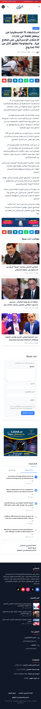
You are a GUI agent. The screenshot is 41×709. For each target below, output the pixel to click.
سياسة (36, 28)
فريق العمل (32, 548)
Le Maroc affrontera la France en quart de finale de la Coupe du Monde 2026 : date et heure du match (18, 518)
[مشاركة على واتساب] (26, 80)
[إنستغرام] (28, 589)
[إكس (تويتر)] (33, 589)
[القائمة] (39, 7)
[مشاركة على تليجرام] (20, 80)
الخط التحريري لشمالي (28, 546)
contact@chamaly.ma (29, 641)
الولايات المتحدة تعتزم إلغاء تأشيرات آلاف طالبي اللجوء (16, 620)
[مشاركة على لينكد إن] (15, 80)
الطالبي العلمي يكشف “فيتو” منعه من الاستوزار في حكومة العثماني (17, 612)
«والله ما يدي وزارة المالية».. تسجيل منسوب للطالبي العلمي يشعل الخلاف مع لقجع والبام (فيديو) (21, 305)
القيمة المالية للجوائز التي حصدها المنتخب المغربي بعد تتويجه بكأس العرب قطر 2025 (18, 504)
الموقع (32, 400)
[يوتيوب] (23, 589)
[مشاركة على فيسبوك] (37, 80)
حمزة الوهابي (18, 665)
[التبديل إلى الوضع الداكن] (3, 6)
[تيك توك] (18, 589)
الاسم (32, 383)
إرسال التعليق (28, 413)
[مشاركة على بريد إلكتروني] (4, 80)
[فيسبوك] (37, 589)
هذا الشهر (12, 470)
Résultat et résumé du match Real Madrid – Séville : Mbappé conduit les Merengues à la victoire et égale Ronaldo (18, 531)
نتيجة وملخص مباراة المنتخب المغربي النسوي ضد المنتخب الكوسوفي (17, 604)
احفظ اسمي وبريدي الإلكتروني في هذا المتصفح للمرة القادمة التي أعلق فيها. (21, 407)
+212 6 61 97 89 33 (31, 648)
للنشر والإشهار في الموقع (26, 550)
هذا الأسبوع (29, 470)
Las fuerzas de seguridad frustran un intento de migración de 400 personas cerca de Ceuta (19, 478)
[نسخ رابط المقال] (9, 80)
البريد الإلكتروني (29, 392)
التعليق (32, 366)
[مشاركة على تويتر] (31, 80)
